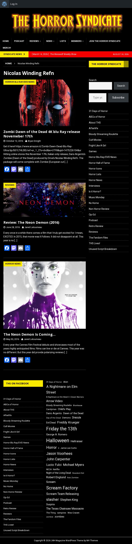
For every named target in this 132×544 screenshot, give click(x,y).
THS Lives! (94, 243)
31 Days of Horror (98, 111)
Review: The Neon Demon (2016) (31, 222)
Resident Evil (78, 473)
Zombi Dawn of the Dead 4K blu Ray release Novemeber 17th (41, 133)
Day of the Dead (53, 418)
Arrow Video (54, 401)
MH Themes (92, 540)
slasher (52, 499)
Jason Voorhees (59, 453)
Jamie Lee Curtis (68, 448)
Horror (51, 447)
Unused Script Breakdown (103, 249)
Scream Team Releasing (62, 494)
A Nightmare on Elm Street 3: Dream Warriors (65, 397)
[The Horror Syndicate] (66, 35)
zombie (49, 517)
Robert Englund (56, 477)
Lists (63, 41)
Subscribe (118, 97)
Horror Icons (95, 168)
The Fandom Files (98, 237)
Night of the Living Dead (58, 473)
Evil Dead (51, 422)
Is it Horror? (95, 191)
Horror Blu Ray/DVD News (103, 157)
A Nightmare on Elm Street (61, 389)
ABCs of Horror (97, 116)
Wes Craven (73, 512)
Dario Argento (54, 413)
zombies (59, 516)
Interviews (94, 185)
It (58, 448)
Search (93, 80)
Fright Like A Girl (97, 145)
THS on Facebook (17, 383)
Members (76, 41)
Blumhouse (77, 405)
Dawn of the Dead (73, 413)
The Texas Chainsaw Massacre (65, 508)
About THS (95, 122)
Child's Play (64, 409)
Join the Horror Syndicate (104, 41)
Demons (66, 417)
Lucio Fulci (54, 465)
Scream (51, 482)
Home (6, 41)
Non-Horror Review (99, 209)
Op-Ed (92, 214)
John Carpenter (58, 459)
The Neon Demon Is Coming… (29, 334)
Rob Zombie (73, 477)
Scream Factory (62, 487)
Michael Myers (73, 465)
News (49, 41)
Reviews (34, 41)
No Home (94, 203)
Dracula (76, 417)
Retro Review (96, 226)
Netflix (56, 469)
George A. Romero (56, 434)
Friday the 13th (61, 429)
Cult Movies (95, 139)
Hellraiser (77, 441)
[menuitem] (4, 4)
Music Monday (96, 197)
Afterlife (93, 128)
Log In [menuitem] (13, 3)
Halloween (57, 440)
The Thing (51, 513)
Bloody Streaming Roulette (103, 134)
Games (93, 151)
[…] (66, 161)
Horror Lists (95, 174)
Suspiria (50, 504)
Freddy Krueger (68, 422)
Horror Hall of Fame (99, 163)
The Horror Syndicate (106, 64)
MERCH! (7, 48)
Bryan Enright (34, 141)
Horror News (95, 180)
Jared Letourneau (33, 227)
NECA (49, 469)
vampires (61, 512)
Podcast (19, 41)
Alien (65, 382)
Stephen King (69, 499)
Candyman (51, 409)
